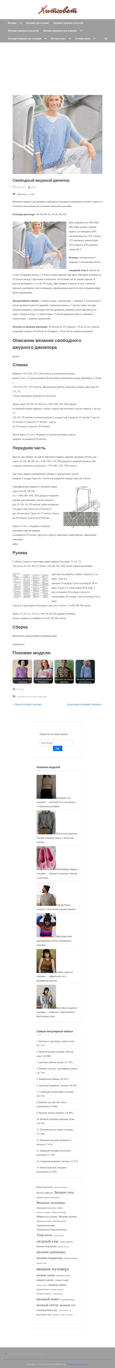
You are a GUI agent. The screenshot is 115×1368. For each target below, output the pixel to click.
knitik (33, 187)
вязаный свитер (47, 1305)
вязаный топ (67, 1305)
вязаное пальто (42, 1285)
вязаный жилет (68, 1299)
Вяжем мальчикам (60, 1187)
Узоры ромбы (58, 1235)
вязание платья (70, 1258)
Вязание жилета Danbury (51, 1112)
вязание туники (46, 1275)
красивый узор (44, 1314)
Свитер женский (45, 1225)
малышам (55, 1315)
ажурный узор (22, 696)
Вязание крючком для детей (23, 30)
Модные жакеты (68, 1216)
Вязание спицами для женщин (24, 38)
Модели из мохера (59, 1212)
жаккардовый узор (47, 1310)
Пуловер (20, 689)
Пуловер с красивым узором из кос (57, 1041)
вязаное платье (57, 1285)
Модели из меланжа (44, 1212)
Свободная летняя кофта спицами (56, 1091)
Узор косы (44, 1234)
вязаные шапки (58, 1294)
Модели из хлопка (47, 1216)
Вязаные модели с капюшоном (48, 1197)
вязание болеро (63, 1246)
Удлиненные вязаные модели (51, 1229)
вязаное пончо (43, 1289)
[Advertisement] (57, 65)
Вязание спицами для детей (68, 23)
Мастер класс (58, 38)
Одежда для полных (44, 1221)
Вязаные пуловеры (51, 1202)
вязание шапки (45, 1280)
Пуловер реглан (59, 1221)
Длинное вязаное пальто (51, 1062)
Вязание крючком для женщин (60, 30)
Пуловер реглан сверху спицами (56, 1129)
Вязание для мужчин (37, 23)
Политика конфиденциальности (32, 1353)
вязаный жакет (48, 1298)
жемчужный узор (64, 1310)
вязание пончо (42, 1263)
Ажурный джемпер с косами (54, 1161)
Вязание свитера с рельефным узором (58, 1068)
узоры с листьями (66, 1314)
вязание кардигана (50, 1258)
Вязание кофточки (45, 1192)
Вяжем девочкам (45, 1186)
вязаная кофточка (66, 1241)
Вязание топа (64, 1192)
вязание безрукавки (47, 1246)
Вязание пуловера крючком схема (57, 1119)
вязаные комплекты (44, 1293)
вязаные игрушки (57, 1289)
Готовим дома (82, 38)
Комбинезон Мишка (49, 1079)
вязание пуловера (53, 1269)
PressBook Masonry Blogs (77, 1364)
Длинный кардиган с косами (53, 1085)
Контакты (13, 1353)
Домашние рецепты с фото (50, 1207)
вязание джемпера (39, 696)
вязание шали (63, 1275)
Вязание (12, 23)
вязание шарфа (62, 1280)
